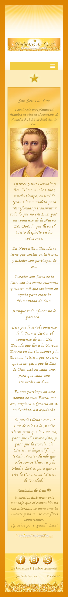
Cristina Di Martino (25, 576)
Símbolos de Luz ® (34, 490)
